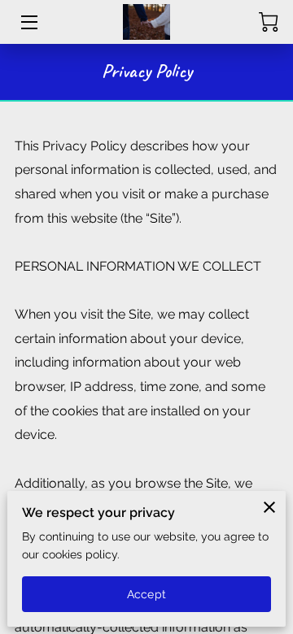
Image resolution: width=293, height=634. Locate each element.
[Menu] (28, 22)
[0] (268, 22)
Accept (146, 594)
